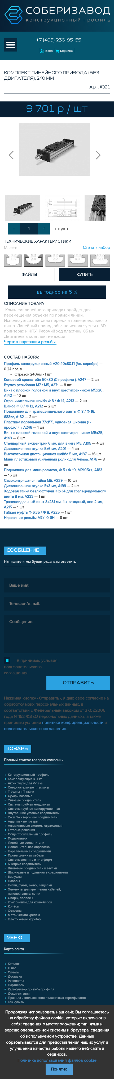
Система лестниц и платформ (30, 860)
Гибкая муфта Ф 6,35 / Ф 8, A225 (32, 512)
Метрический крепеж (24, 915)
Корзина (66, 51)
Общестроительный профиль (30, 834)
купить (85, 274)
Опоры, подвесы (20, 898)
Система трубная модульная (29, 805)
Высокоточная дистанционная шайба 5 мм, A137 (46, 454)
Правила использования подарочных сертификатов (47, 998)
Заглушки (15, 877)
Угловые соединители (24, 800)
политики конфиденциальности (72, 722)
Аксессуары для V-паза (25, 783)
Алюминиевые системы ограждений (35, 826)
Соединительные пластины (28, 788)
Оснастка (14, 911)
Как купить (16, 1002)
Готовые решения (21, 830)
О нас (12, 968)
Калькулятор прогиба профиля (31, 989)
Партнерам (16, 985)
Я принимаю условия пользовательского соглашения (31, 667)
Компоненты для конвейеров (30, 902)
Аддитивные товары (23, 822)
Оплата (13, 972)
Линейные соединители (26, 843)
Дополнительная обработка (29, 847)
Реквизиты (16, 981)
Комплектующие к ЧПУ (25, 779)
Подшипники (17, 839)
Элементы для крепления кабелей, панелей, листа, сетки (34, 892)
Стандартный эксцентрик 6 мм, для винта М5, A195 (48, 443)
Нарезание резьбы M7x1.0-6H (30, 517)
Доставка (15, 977)
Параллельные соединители (29, 851)
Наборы (14, 881)
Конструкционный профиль (28, 775)
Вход (49, 51)
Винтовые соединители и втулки (32, 868)
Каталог (13, 964)
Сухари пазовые (20, 796)
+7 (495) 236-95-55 (58, 40)
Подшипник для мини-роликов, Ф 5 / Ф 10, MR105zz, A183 (53, 470)
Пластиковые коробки (24, 919)
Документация (19, 994)
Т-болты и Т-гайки (21, 792)
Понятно (59, 1069)
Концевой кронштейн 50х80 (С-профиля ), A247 (45, 379)
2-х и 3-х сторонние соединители (33, 817)
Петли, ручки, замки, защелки (30, 885)
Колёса (13, 907)
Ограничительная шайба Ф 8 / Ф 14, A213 (39, 401)
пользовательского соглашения (35, 728)
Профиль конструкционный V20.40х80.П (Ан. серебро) (51, 363)
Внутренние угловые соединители (34, 813)
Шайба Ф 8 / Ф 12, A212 (24, 406)
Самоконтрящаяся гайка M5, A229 (34, 480)
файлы (29, 274)
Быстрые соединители (25, 864)
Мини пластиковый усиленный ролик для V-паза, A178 (51, 459)
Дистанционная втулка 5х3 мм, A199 (35, 486)
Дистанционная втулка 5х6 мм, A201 (35, 448)
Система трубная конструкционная (34, 809)
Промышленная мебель (26, 856)
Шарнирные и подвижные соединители (38, 873)
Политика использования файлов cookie (57, 1060)
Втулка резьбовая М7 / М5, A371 (32, 385)
